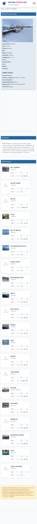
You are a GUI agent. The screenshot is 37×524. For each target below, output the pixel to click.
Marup (11, 86)
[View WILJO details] (5, 295)
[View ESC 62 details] (5, 200)
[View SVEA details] (5, 452)
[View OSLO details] (5, 342)
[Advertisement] (18, 507)
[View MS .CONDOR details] (5, 169)
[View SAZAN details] (5, 358)
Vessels (8, 9)
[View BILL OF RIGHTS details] (5, 232)
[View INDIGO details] (5, 326)
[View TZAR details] (5, 216)
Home (2, 9)
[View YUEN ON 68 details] (5, 373)
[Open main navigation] (34, 3)
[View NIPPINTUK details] (5, 421)
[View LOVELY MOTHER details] (5, 468)
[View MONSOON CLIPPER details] (5, 436)
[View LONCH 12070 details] (5, 263)
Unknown (8, 46)
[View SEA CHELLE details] (5, 310)
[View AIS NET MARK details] (5, 185)
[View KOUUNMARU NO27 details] (5, 279)
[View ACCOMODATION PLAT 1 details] (5, 247)
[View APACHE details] (5, 389)
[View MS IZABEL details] (5, 405)
